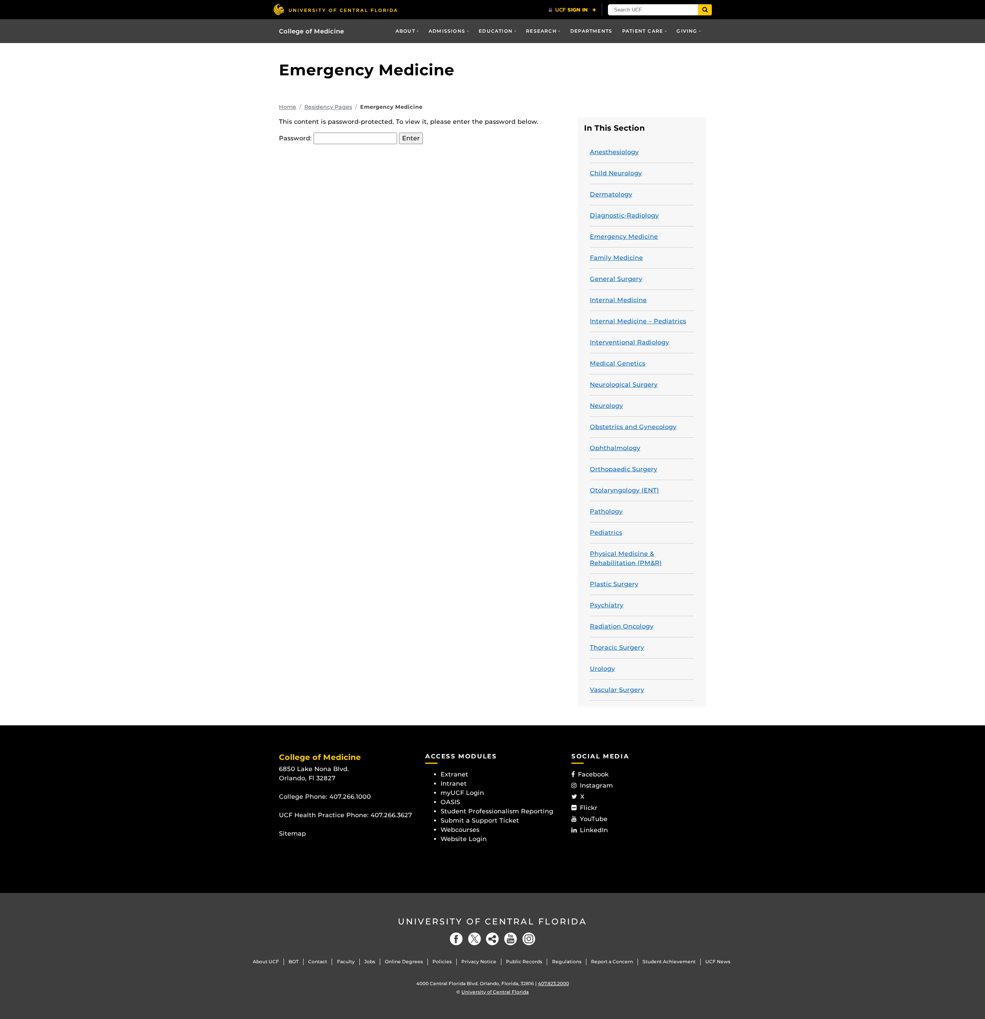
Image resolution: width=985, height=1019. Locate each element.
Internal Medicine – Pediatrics (638, 321)
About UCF (266, 961)
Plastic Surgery (614, 584)
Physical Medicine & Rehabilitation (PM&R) (626, 558)
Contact (317, 961)
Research (541, 31)
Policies (442, 961)
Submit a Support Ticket (480, 820)
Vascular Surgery (617, 689)
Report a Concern (612, 961)
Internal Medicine (618, 300)
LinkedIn (594, 830)
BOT (294, 961)
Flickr (589, 807)
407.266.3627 (391, 815)
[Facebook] (456, 939)
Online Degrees (404, 961)
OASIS (450, 802)
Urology (602, 668)
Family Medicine (616, 257)
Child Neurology (616, 173)
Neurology (606, 405)
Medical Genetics (617, 363)
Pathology (606, 511)
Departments (591, 31)
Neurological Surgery (624, 384)
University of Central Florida (492, 921)
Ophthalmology (615, 448)
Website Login (464, 839)
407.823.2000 (553, 983)
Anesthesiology (614, 152)
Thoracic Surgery (617, 647)
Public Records (524, 961)
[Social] (492, 939)
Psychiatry (606, 605)
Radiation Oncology (621, 626)
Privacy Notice (478, 961)
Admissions (447, 31)
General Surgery (616, 279)
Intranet (454, 783)
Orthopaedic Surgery (623, 469)
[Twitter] (474, 939)
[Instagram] (528, 939)
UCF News (717, 961)
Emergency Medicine (624, 236)
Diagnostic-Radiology (624, 215)
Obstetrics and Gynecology (633, 427)
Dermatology (611, 194)
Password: (296, 138)
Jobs (369, 961)
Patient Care (642, 31)
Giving (686, 31)
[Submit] (705, 9)
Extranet (454, 774)
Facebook (593, 774)
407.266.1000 (350, 796)
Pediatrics (606, 532)
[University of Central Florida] (335, 9)
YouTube (594, 819)
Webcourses (460, 829)
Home (287, 106)
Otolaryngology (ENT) (624, 490)
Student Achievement (669, 961)
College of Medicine (311, 31)
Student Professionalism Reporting (497, 811)
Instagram (596, 785)
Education (496, 31)
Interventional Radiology (629, 342)
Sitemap (292, 833)
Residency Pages (328, 106)
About (405, 31)
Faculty (346, 961)
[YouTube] (510, 939)
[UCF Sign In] (572, 10)
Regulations (566, 961)
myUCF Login (462, 792)
